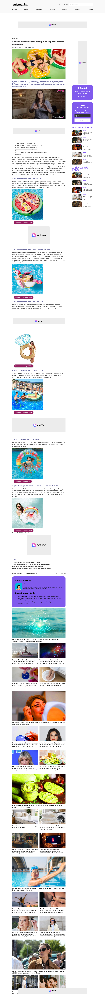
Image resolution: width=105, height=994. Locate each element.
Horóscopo (78, 9)
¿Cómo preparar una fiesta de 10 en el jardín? (26, 562)
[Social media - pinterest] (64, 4)
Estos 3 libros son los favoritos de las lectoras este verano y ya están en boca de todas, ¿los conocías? (87, 142)
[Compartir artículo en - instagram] (62, 573)
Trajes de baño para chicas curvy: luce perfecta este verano (31, 564)
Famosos (64, 9)
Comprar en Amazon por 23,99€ (23, 366)
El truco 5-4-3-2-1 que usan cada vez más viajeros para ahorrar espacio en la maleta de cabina (87, 156)
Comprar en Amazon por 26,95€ (23, 222)
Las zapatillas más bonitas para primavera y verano (28, 566)
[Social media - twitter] (59, 4)
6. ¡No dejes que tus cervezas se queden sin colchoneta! (31, 152)
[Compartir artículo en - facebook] (56, 573)
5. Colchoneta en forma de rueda (24, 151)
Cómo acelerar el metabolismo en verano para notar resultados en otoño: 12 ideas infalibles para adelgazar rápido (39, 599)
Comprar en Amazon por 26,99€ (23, 412)
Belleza (14, 9)
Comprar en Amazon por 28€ (22, 481)
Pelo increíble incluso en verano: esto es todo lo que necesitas (31, 568)
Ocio (17, 38)
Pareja (91, 9)
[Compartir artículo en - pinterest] (65, 573)
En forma (52, 9)
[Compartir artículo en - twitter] (59, 573)
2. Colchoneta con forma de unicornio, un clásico (29, 145)
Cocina (26, 9)
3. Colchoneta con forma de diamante (26, 147)
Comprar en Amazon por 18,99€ (23, 530)
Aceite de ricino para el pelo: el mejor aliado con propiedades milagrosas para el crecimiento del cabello (37, 602)
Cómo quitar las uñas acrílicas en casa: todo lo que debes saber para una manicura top (38, 596)
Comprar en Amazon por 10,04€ (23, 297)
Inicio (13, 38)
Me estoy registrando (81, 120)
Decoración (39, 9)
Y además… (18, 154)
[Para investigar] (71, 4)
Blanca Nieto (31, 47)
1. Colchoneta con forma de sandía (25, 143)
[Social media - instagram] (67, 4)
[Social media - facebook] (62, 4)
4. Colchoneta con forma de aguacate (26, 149)
